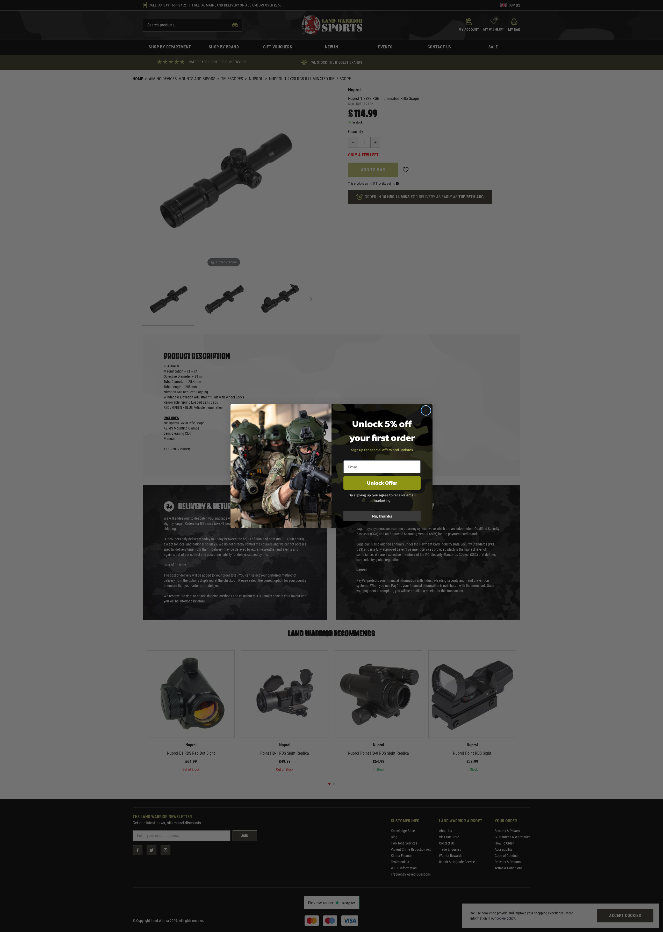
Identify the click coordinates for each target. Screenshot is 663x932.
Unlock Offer (382, 483)
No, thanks (382, 516)
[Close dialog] (425, 410)
